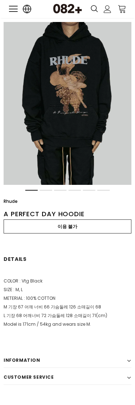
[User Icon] (107, 9)
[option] (67, 103)
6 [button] (103, 190)
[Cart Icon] (122, 8)
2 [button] (46, 190)
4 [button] (74, 190)
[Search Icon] (94, 9)
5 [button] (89, 190)
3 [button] (60, 190)
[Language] (27, 9)
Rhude (11, 201)
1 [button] (31, 190)
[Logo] (67, 8)
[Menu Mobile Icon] (13, 9)
